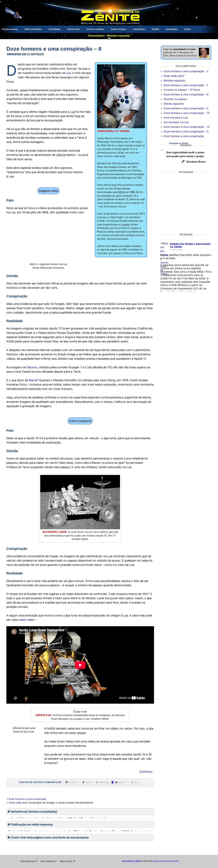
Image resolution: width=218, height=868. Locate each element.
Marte (33, 380)
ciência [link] (61, 155)
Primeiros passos (10, 29)
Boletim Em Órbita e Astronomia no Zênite (190, 245)
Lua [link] (72, 111)
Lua (68, 73)
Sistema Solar (73, 29)
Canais (187, 29)
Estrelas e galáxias (95, 29)
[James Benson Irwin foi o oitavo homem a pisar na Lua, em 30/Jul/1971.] (121, 127)
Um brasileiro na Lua (176, 122)
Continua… (146, 771)
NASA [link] (121, 192)
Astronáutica (172, 29)
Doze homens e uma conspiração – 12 (187, 126)
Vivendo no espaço (175, 99)
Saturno (32, 367)
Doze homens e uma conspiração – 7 (186, 85)
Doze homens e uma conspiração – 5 (186, 108)
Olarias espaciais (174, 103)
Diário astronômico (33, 29)
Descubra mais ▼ (29, 861)
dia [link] (102, 249)
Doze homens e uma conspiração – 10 (187, 113)
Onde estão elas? (18, 802)
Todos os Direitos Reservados (166, 861)
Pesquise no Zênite (178, 143)
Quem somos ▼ (67, 861)
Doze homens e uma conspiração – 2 (186, 71)
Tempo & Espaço (118, 29)
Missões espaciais (174, 80)
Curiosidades (55, 29)
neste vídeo (26, 619)
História (155, 29)
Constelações (139, 29)
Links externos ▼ (49, 861)
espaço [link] (126, 224)
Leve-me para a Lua (176, 117)
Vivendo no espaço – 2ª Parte (182, 89)
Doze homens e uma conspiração (27, 798)
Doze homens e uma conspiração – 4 (186, 131)
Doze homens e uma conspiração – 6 (186, 94)
